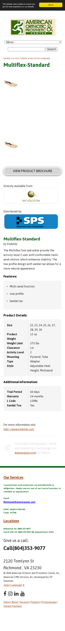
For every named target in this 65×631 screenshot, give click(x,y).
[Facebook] (4, 594)
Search (51, 49)
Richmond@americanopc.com (19, 502)
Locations (11, 521)
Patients (7, 58)
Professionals (49, 602)
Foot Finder (21, 58)
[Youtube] (22, 594)
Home (6, 602)
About (15, 602)
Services (24, 602)
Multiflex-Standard (40, 58)
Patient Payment (12, 606)
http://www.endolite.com (18, 429)
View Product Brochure (32, 171)
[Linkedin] (16, 594)
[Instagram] (10, 594)
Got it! (50, 4)
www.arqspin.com (25, 452)
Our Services (13, 477)
